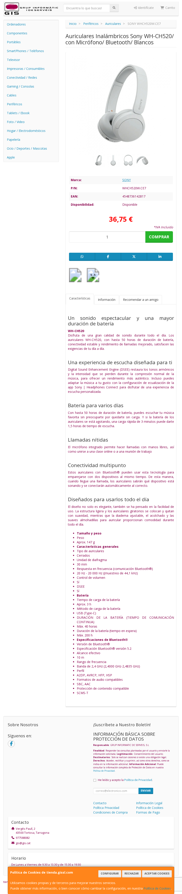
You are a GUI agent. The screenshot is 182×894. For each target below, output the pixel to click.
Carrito (169, 8)
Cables (11, 95)
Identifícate (145, 8)
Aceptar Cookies (156, 873)
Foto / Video (16, 122)
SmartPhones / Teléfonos (25, 51)
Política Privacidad (106, 808)
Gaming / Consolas (20, 86)
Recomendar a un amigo (140, 299)
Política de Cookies (157, 888)
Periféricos (14, 104)
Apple (11, 157)
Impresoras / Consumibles (26, 69)
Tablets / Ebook (18, 113)
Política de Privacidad (104, 770)
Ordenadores (16, 24)
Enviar (146, 790)
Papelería (13, 139)
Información (106, 299)
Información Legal (149, 803)
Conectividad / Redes (22, 77)
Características (79, 298)
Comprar (159, 236)
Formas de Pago (148, 812)
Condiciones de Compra (110, 812)
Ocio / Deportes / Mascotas (27, 148)
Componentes (17, 33)
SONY (126, 180)
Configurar (110, 873)
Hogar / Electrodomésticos (26, 131)
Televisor (13, 60)
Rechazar (132, 873)
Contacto (100, 803)
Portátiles (14, 42)
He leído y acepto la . (125, 780)
